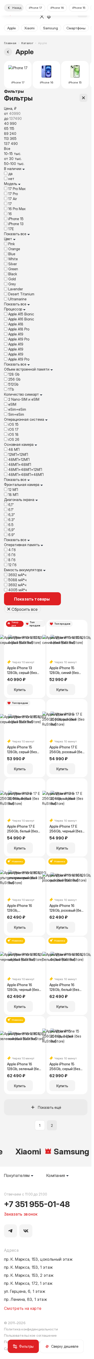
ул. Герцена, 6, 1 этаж (24, 1291)
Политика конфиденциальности (31, 1329)
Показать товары (32, 599)
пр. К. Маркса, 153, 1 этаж (28, 1266)
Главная (10, 43)
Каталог (27, 43)
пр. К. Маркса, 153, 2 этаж (29, 1275)
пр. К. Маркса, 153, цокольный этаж (38, 1258)
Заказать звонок (21, 1213)
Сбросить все (25, 609)
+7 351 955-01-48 (37, 1203)
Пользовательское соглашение (30, 1335)
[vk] (25, 1230)
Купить (20, 689)
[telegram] (10, 1230)
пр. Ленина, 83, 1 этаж (25, 1299)
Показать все (15, 233)
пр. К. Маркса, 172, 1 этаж (28, 1283)
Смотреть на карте (22, 1308)
